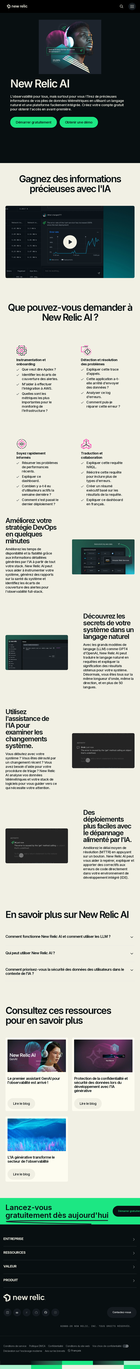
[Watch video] (70, 242)
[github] (36, 1312)
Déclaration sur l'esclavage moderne (22, 1350)
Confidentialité (55, 1346)
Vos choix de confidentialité (106, 1346)
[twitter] (27, 1312)
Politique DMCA (37, 1346)
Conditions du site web (78, 1346)
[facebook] (46, 1312)
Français (76, 1350)
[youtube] (17, 1312)
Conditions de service (14, 1346)
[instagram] (55, 1312)
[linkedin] (7, 1312)
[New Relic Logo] (16, 6)
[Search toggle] (121, 6)
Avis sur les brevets (55, 1350)
